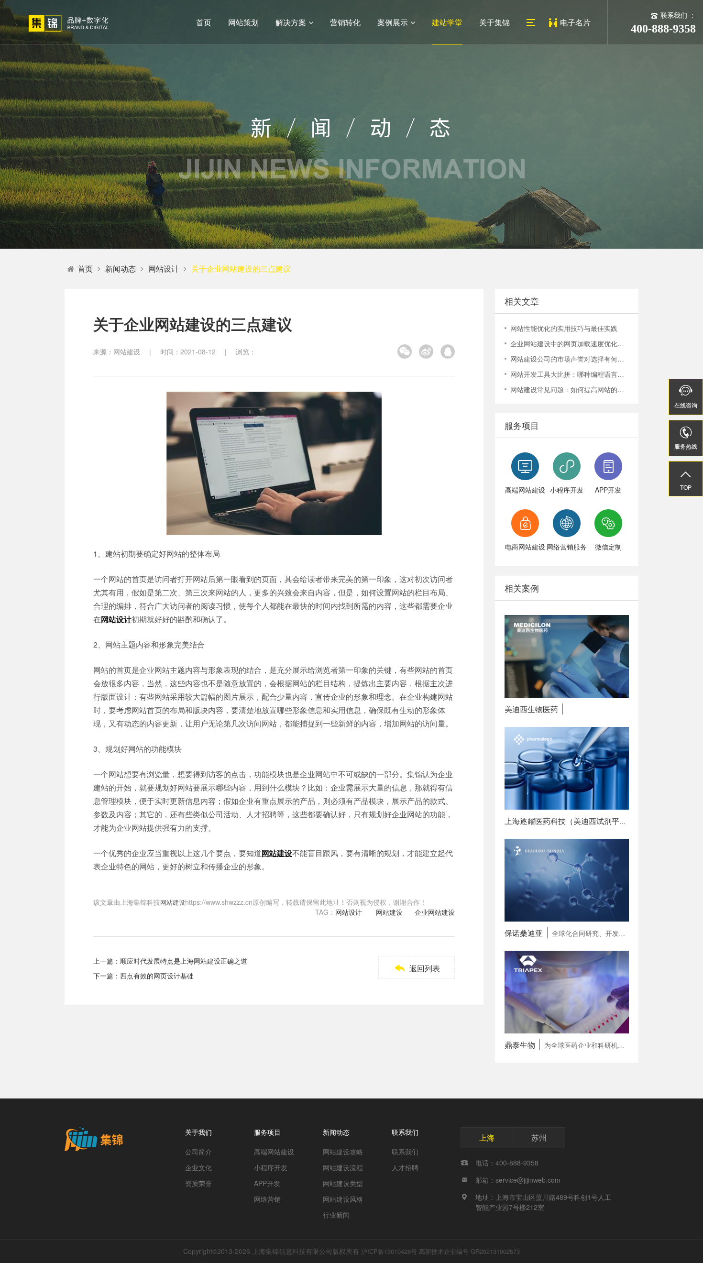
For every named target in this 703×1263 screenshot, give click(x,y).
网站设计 (163, 268)
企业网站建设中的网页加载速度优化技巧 (569, 343)
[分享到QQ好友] (447, 351)
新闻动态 (120, 268)
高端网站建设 (274, 1151)
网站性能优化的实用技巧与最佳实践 (563, 328)
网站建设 (172, 902)
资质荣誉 (198, 1183)
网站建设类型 (343, 1183)
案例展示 (392, 22)
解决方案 (290, 22)
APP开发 (267, 1183)
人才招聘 (405, 1167)
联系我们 (405, 1132)
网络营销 (267, 1199)
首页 (203, 22)
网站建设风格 (343, 1199)
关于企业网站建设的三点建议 (241, 268)
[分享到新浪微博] (426, 351)
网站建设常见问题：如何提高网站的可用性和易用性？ (569, 389)
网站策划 (243, 22)
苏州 (539, 1137)
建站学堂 (447, 22)
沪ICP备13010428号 (389, 1251)
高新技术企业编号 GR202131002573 (469, 1251)
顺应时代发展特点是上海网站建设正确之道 (183, 961)
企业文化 (198, 1167)
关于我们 (198, 1132)
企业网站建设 (435, 912)
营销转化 (345, 22)
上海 (486, 1137)
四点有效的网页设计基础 (157, 975)
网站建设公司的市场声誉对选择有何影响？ (569, 358)
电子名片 (575, 22)
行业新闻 (336, 1214)
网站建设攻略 (343, 1151)
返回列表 (417, 968)
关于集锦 (494, 22)
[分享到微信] (404, 351)
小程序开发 (270, 1167)
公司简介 (198, 1151)
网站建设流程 (343, 1167)
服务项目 (267, 1132)
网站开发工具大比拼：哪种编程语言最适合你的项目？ (569, 374)
